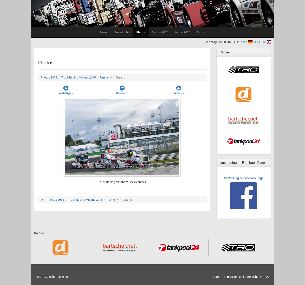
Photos (141, 32)
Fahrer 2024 (182, 32)
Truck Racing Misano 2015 (78, 77)
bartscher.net (61, 277)
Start (215, 277)
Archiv (200, 32)
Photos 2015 (49, 77)
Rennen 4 (106, 77)
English (261, 42)
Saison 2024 (160, 32)
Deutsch (242, 42)
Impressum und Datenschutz (242, 277)
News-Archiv (122, 32)
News (103, 32)
